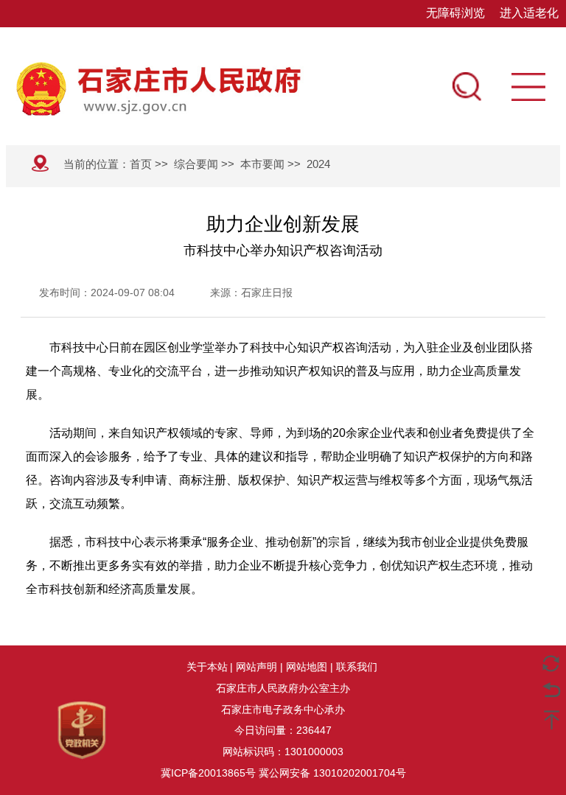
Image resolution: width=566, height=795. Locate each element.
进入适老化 (529, 13)
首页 (141, 164)
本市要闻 (262, 164)
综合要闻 (196, 164)
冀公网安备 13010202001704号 (332, 773)
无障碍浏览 (455, 13)
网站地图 (306, 667)
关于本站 (207, 667)
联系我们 (356, 667)
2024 (318, 164)
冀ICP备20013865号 (208, 773)
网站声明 (256, 667)
